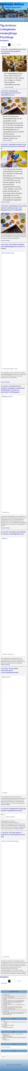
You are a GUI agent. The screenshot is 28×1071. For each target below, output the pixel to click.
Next (19, 44)
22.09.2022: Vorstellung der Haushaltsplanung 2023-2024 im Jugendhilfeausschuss (11, 93)
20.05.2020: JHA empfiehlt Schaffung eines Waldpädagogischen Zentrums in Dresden (13, 246)
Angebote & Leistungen (9, 1025)
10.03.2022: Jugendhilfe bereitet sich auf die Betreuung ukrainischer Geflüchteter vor (13, 146)
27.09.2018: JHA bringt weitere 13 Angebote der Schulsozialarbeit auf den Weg (13, 834)
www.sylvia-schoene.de (7, 1036)
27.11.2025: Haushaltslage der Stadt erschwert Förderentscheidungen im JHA (12, 1008)
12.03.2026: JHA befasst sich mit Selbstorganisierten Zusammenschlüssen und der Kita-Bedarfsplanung (13, 1001)
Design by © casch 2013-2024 (14, 1064)
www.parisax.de (5, 1039)
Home (3, 1020)
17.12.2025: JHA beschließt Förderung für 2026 (12, 1006)
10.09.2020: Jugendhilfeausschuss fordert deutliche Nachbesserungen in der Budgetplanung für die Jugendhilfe (14, 208)
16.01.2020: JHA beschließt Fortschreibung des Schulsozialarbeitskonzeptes (9, 670)
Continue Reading (8, 87)
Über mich (4, 1024)
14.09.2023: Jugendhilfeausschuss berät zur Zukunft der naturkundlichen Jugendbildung (13, 51)
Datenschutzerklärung (8, 1027)
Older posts (3, 46)
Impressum (4, 1026)
